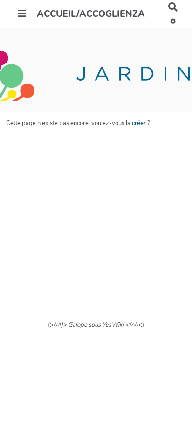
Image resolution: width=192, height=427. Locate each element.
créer (139, 123)
